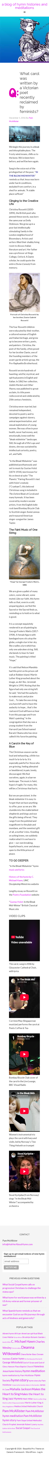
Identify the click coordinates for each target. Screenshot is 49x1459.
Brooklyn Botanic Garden (33, 1337)
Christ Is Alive (16, 1348)
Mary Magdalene (8, 1406)
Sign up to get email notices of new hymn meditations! (24, 1255)
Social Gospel (23, 1428)
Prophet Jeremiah (17, 1424)
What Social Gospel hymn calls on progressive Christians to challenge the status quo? (21, 1288)
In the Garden (34, 1385)
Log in (40, 1452)
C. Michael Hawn (23, 1341)
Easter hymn (17, 1358)
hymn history (15, 1371)
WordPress (31, 1452)
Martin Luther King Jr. (34, 1402)
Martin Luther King (39, 1399)
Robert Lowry (31, 1424)
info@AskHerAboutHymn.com (17, 1244)
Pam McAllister (13, 1411)
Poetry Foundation (22, 894)
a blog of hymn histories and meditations (24, 6)
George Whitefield (12, 1362)
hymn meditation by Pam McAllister (18, 1375)
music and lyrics (16, 869)
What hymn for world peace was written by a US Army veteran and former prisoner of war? (24, 1301)
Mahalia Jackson (20, 1389)
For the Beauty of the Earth (33, 1359)
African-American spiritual (26, 1333)
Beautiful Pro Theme (32, 1448)
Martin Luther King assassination (13, 1403)
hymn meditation (34, 1371)
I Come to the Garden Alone (21, 1385)
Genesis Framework (15, 1452)
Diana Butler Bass (28, 1354)
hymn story (19, 1380)
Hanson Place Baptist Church (20, 1366)
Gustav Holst (16, 901)
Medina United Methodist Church (28, 1406)
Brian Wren (18, 1337)
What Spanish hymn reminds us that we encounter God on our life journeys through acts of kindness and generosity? (23, 1314)
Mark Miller (28, 1399)
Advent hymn (8, 1333)
